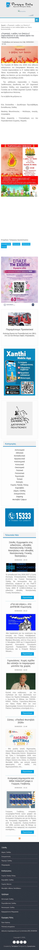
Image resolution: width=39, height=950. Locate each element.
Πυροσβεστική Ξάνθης (8, 903)
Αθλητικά (19, 453)
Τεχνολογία (19, 476)
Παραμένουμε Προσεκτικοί (19, 329)
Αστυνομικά (19, 450)
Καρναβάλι (19, 488)
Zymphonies (31, 946)
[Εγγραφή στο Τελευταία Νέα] (19, 839)
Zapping (19, 497)
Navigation (37, 20)
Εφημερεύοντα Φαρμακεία (9, 912)
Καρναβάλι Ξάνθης (7, 880)
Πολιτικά (19, 470)
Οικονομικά (19, 467)
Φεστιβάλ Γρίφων (19, 499)
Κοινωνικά (19, 464)
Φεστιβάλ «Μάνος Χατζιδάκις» (11, 888)
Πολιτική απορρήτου (8, 926)
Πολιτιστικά (19, 473)
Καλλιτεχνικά (19, 462)
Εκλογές (19, 482)
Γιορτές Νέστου (6, 884)
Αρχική (3, 25)
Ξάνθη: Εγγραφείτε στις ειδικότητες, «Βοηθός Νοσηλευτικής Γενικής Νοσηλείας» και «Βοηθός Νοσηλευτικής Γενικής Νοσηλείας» (20, 549)
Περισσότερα (27, 597)
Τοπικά (19, 479)
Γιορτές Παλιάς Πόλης (19, 485)
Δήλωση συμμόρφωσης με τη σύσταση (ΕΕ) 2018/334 (19, 931)
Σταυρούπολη (19, 494)
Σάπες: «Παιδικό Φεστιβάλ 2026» (20, 721)
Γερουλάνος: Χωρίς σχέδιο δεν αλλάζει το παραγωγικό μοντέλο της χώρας (21, 663)
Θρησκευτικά (19, 459)
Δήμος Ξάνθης (20, 491)
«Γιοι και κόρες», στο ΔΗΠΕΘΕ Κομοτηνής (21, 605)
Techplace (14, 946)
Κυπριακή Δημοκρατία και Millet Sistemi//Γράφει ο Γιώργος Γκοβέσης (21, 781)
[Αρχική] (19, 7)
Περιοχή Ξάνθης (6, 861)
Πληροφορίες (5, 865)
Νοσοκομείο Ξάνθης (8, 907)
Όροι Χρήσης (5, 922)
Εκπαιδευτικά (19, 456)
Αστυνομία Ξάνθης (7, 899)
